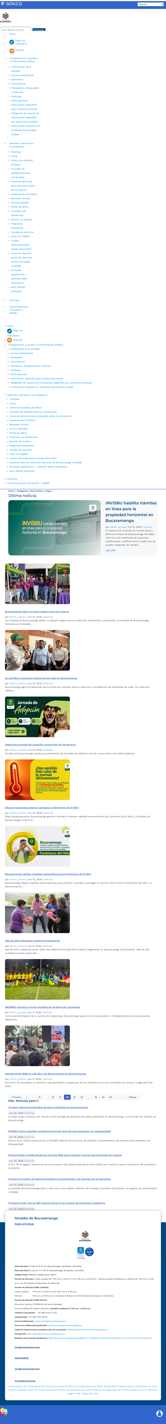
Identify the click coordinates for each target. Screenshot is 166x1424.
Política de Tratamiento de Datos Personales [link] (91, 1386)
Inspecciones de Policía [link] (24, 194)
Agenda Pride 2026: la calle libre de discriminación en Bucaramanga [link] (45, 1073)
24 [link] (81, 1097)
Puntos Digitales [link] (20, 202)
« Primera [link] (16, 1097)
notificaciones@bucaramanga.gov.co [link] (65, 1325)
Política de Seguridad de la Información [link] (115, 1390)
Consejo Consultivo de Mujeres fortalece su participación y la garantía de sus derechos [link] (59, 1179)
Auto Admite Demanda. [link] (22, 471)
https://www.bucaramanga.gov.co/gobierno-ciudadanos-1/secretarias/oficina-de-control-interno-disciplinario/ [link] (100, 1338)
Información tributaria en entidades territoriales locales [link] (25, 130)
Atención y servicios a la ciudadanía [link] (21, 145)
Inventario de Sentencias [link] (23, 437)
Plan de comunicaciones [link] (42, 1390)
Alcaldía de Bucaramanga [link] (27, 1347)
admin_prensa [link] (118, 527)
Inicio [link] (12, 34)
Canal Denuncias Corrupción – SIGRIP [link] (18, 309)
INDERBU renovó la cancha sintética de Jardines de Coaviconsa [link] (42, 1007)
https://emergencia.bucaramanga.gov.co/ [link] (46, 1334)
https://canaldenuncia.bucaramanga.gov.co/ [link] (87, 1329)
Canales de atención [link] (22, 232)
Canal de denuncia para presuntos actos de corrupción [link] (23, 185)
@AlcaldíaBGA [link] (22, 1358)
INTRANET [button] (7, 10)
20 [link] (53, 1097)
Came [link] (14, 156)
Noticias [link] (147, 527)
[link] (11, 5)
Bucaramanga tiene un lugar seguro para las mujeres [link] (37, 611)
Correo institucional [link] (22, 75)
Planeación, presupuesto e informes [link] (31, 366)
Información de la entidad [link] (25, 349)
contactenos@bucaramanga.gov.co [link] (50, 1321)
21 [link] (60, 1097)
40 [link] (103, 1097)
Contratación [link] (18, 83)
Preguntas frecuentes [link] (21, 445)
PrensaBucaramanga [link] (25, 1381)
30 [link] (95, 1097)
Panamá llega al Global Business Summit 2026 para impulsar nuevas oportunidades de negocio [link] (65, 1155)
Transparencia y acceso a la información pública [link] (24, 60)
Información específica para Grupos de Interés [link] (37, 378)
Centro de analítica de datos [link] (25, 407)
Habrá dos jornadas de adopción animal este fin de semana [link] (40, 744)
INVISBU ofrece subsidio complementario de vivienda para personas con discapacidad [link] (59, 1131)
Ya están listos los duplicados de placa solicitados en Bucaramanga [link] (48, 1107)
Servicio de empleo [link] (21, 219)
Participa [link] (16, 96)
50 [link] (110, 1097)
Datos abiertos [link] (19, 100)
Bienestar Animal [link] (20, 198)
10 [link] (39, 1097)
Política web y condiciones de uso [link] (137, 1386)
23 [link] (74, 1097)
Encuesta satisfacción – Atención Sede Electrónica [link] (38, 466)
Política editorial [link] (17, 1390)
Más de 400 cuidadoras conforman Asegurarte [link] (32, 940)
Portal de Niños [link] (19, 206)
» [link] (123, 1097)
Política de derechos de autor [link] (74, 1390)
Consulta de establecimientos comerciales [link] (20, 173)
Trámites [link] (16, 152)
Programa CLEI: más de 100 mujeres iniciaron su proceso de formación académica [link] (56, 1203)
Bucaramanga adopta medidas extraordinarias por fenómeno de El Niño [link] (48, 874)
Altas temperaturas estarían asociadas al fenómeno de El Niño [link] (42, 807)
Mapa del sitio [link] (90, 1393)
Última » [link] (133, 1097)
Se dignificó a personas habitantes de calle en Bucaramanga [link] (41, 678)
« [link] (26, 1097)
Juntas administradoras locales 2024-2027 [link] (21, 244)
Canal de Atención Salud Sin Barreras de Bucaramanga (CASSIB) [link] (45, 462)
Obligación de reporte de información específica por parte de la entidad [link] (25, 117)
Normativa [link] (17, 79)
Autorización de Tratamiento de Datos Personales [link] (36, 1386)
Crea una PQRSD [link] (20, 236)
